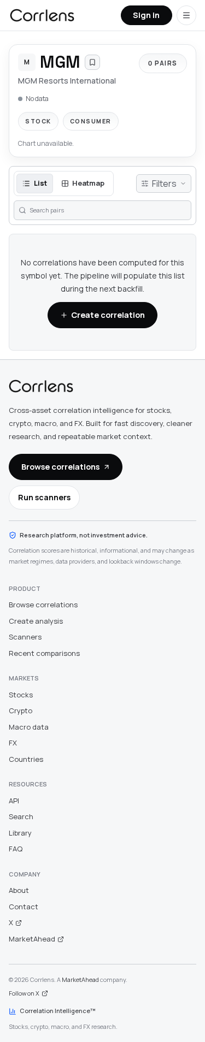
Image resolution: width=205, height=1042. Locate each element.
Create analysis (36, 621)
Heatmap (88, 183)
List (40, 183)
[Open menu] (186, 15)
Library (20, 833)
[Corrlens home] (41, 386)
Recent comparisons (44, 653)
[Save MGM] (92, 62)
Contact (23, 906)
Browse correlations (60, 466)
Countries (26, 759)
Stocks (21, 695)
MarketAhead (32, 939)
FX (13, 743)
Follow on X (24, 993)
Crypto (20, 710)
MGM (60, 62)
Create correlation (108, 314)
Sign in (146, 14)
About (19, 890)
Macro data (29, 727)
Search (21, 816)
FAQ (15, 849)
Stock (38, 121)
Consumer (91, 121)
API (14, 801)
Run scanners (44, 497)
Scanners (25, 637)
